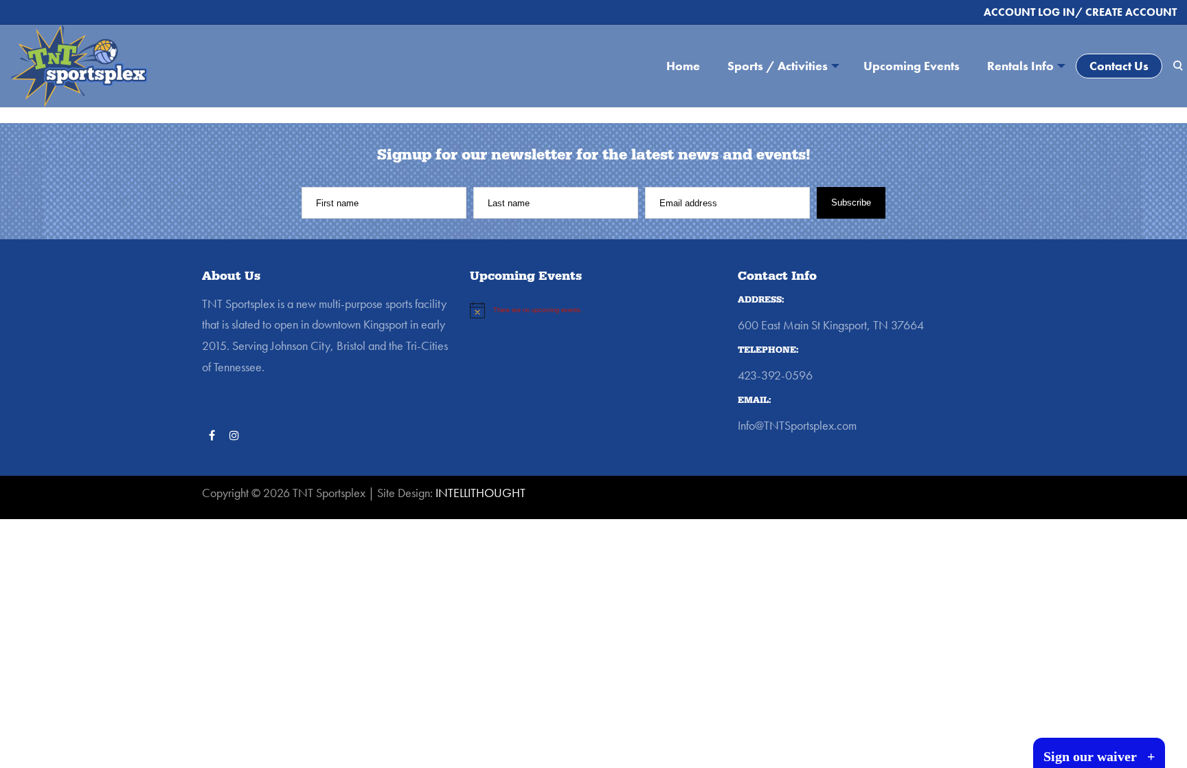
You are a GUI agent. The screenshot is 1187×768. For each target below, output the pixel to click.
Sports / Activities (777, 66)
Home (683, 66)
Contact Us (1119, 66)
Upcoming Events (911, 66)
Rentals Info (1020, 66)
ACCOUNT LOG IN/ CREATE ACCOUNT (1080, 12)
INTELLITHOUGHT (480, 493)
